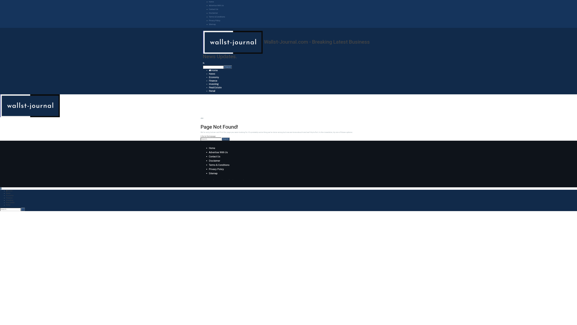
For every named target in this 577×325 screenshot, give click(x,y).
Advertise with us (216, 6)
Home (211, 2)
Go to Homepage (208, 136)
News (212, 74)
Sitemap (212, 24)
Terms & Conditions (217, 17)
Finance (213, 80)
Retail (212, 91)
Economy (214, 77)
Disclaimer (213, 13)
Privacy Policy (214, 21)
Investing (214, 84)
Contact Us (213, 9)
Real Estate (215, 87)
